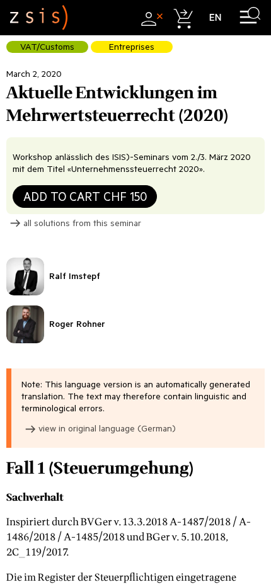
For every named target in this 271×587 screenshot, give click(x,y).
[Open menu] (250, 17)
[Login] (150, 17)
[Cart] (182, 17)
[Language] (215, 17)
